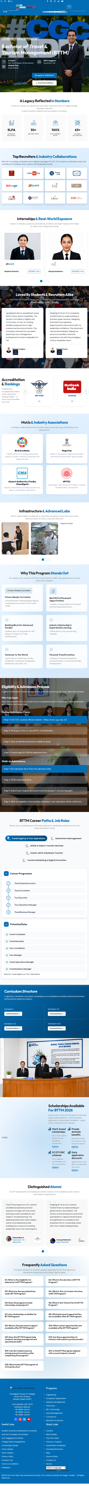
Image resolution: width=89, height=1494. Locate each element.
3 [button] (48, 281)
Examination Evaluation (56, 1445)
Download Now (12, 1014)
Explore (55, 1146)
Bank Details (51, 1434)
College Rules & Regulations (13, 1442)
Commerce (51, 1417)
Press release (7, 1449)
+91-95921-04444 (22, 1409)
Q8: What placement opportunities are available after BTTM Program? (65, 1315)
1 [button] (41, 281)
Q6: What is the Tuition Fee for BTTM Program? (66, 1304)
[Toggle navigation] (69, 6)
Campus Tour (7, 1460)
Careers (49, 1431)
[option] (22, 253)
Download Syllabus (45, 83)
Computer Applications (56, 1398)
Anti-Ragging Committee (12, 1438)
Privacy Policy (7, 1456)
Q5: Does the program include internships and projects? (18, 1304)
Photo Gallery (7, 1453)
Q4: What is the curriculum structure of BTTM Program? (65, 1292)
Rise (58, 12)
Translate (65, 1470)
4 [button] (49, 559)
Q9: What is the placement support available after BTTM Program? (21, 1326)
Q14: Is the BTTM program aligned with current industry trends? (64, 1352)
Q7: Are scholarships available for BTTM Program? (21, 1315)
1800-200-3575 (26, 1404)
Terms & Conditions (10, 1464)
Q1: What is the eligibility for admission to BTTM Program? (18, 1281)
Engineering (51, 1394)
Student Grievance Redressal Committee (19, 1431)
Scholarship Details (10, 1445)
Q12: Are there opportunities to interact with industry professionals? (66, 1338)
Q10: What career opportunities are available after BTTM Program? (65, 1326)
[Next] (86, 391)
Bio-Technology (53, 1409)
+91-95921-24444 (22, 1415)
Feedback (6, 1467)
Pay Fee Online (52, 1438)
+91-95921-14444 (22, 1412)
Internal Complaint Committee (15, 1434)
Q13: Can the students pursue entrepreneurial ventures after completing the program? (19, 1353)
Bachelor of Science (54, 1420)
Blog (48, 1453)
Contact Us (51, 1460)
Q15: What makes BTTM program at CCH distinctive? (21, 1365)
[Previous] (25, 391)
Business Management (55, 1402)
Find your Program (54, 1442)
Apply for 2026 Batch (45, 75)
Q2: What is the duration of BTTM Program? (64, 1281)
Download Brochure (54, 1449)
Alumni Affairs (52, 1456)
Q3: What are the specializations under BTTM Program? (20, 1292)
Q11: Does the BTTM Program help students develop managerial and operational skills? (21, 1339)
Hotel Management (54, 1413)
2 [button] (44, 281)
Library (49, 1464)
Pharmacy (50, 1406)
